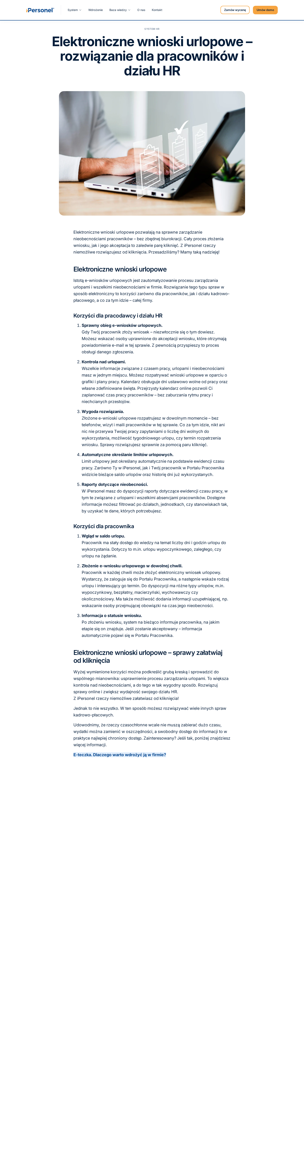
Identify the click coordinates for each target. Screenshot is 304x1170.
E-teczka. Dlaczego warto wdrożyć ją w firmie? (119, 754)
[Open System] (80, 9)
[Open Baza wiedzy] (129, 9)
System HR (151, 28)
